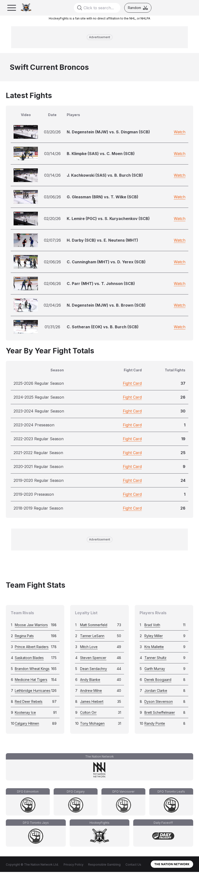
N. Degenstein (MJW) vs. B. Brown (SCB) (106, 305)
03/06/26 (52, 196)
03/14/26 (52, 153)
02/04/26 (52, 305)
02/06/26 (52, 261)
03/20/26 (52, 131)
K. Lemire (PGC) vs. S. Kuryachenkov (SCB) (108, 218)
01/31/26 (52, 326)
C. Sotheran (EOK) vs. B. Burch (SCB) (103, 326)
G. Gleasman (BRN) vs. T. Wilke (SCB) (102, 196)
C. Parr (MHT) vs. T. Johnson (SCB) (101, 283)
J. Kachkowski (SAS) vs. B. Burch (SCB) (105, 175)
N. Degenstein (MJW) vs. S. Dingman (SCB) (108, 131)
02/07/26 (52, 240)
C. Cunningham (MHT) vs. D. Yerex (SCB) (106, 261)
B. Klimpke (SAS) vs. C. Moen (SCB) (101, 153)
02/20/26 (52, 218)
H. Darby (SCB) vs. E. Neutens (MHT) (102, 240)
